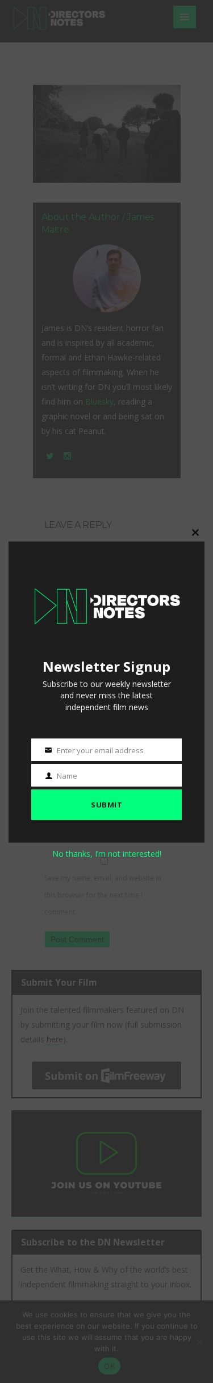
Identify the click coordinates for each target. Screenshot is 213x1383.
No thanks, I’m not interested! (106, 853)
